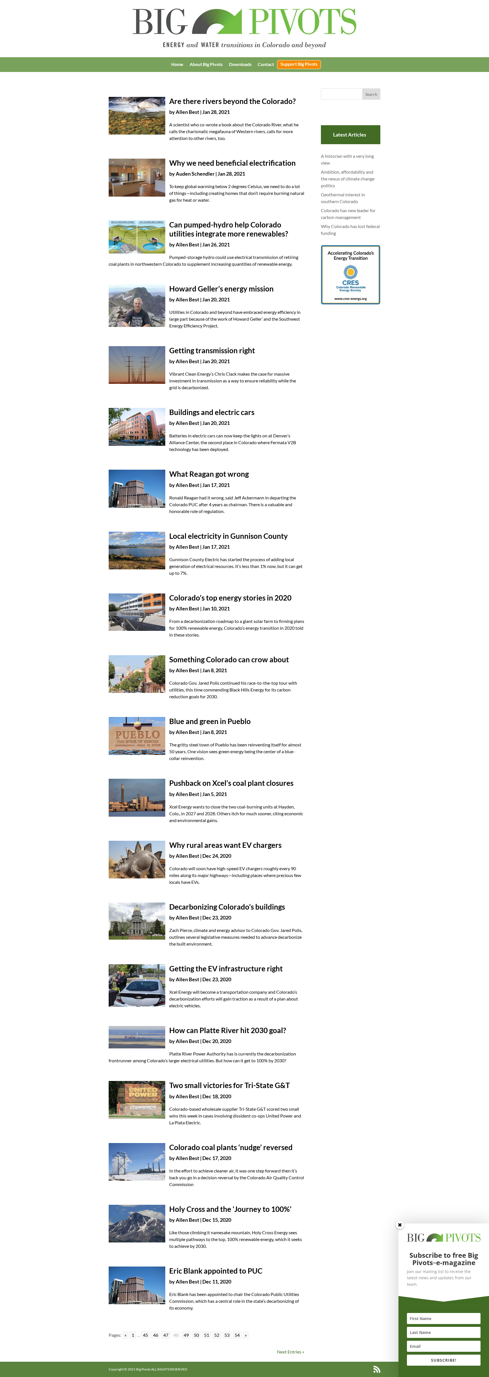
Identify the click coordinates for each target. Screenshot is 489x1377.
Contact (266, 64)
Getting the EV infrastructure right (226, 968)
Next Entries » (290, 1351)
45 (145, 1335)
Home (177, 64)
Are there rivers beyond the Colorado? (232, 101)
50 (196, 1335)
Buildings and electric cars (211, 412)
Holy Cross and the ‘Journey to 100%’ (230, 1209)
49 (186, 1335)
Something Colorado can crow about (229, 659)
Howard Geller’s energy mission (221, 288)
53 (227, 1335)
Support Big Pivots (299, 64)
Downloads (240, 64)
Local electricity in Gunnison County (228, 535)
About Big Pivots (206, 64)
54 (237, 1335)
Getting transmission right (212, 350)
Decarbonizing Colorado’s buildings (227, 906)
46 (155, 1335)
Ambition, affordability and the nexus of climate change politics (347, 178)
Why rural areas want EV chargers (225, 845)
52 (216, 1335)
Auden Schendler (195, 174)
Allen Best (187, 112)
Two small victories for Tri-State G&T (229, 1085)
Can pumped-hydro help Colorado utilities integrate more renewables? (228, 229)
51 (206, 1335)
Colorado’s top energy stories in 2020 (230, 597)
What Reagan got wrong (209, 473)
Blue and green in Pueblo (210, 721)
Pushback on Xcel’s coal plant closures (231, 783)
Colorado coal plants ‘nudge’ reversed (231, 1147)
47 (165, 1335)
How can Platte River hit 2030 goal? (227, 1030)
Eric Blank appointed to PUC (215, 1270)
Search (371, 94)
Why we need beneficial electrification (232, 162)
